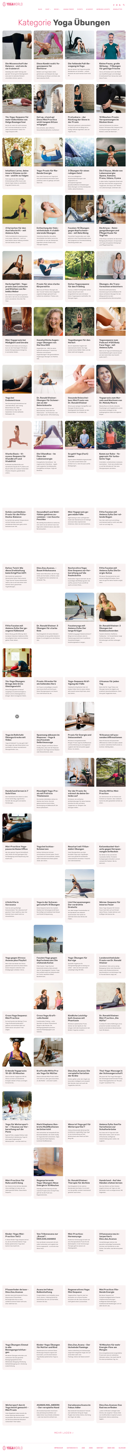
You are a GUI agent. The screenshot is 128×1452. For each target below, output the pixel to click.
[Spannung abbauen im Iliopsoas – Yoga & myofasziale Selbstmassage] (48, 716)
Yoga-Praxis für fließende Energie (47, 171)
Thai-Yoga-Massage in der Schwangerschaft (111, 1072)
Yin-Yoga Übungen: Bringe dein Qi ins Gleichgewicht (15, 684)
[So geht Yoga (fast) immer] (79, 435)
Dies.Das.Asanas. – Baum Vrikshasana (46, 569)
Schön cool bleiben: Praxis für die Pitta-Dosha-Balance (15, 514)
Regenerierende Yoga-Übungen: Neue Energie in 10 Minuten (48, 1183)
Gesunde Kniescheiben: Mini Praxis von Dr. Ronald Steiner (78, 400)
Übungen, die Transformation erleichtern (111, 285)
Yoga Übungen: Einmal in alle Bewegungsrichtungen (16, 1348)
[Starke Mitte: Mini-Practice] (111, 772)
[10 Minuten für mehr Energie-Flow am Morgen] (111, 1326)
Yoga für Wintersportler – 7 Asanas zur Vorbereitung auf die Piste (17, 1128)
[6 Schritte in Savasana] (17, 883)
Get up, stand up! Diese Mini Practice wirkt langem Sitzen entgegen (47, 121)
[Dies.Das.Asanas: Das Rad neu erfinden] (111, 1386)
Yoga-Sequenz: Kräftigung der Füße (79, 682)
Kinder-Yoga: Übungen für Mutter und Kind (48, 1346)
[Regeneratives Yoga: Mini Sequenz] (79, 1271)
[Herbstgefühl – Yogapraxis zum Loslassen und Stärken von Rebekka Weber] (17, 265)
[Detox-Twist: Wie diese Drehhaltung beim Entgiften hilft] (17, 549)
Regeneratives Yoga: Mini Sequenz (79, 1290)
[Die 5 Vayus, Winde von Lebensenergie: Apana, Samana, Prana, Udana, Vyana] (111, 152)
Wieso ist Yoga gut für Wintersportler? (79, 1125)
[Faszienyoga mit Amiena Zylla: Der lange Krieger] (79, 607)
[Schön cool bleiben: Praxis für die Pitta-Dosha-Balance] (17, 493)
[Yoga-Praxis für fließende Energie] (48, 152)
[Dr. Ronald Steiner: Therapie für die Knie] (79, 1162)
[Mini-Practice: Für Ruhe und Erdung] (17, 1162)
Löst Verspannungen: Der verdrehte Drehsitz (79, 904)
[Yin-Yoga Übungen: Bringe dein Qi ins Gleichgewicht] (17, 662)
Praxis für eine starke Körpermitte (48, 285)
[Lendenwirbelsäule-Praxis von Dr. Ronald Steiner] (111, 939)
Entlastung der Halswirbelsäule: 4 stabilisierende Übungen (48, 230)
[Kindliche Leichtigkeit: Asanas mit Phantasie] (79, 997)
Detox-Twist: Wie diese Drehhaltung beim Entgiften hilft (15, 570)
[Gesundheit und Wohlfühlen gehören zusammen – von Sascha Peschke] (48, 493)
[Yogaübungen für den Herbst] (79, 321)
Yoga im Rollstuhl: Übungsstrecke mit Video (15, 737)
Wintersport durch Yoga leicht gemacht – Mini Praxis (16, 1407)
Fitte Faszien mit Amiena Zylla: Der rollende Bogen (110, 514)
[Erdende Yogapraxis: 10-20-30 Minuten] (17, 1052)
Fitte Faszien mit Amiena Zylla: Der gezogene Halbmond (16, 628)
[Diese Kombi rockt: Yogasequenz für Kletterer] (48, 45)
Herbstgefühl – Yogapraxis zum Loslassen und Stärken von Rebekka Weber (16, 288)
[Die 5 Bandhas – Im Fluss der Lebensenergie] (48, 435)
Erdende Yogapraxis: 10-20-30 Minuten (16, 1072)
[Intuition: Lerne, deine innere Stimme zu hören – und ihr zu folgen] (17, 152)
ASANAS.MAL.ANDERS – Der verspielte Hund (48, 1406)
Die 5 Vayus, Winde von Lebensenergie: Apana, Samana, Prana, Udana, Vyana (111, 174)
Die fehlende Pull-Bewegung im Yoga (79, 64)
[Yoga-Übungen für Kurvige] (79, 939)
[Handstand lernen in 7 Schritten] (17, 772)
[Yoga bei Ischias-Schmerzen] (48, 828)
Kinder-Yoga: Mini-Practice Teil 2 (14, 1235)
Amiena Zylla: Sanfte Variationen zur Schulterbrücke (110, 1127)
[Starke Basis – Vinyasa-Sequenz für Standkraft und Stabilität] (17, 435)
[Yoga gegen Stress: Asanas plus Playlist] (17, 939)
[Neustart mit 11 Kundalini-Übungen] (79, 828)
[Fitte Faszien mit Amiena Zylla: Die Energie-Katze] (111, 549)
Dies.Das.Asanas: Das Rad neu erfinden (110, 1406)
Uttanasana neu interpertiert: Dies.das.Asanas (109, 1236)
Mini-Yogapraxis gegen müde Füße (78, 513)
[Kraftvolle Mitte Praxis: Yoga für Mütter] (48, 1052)
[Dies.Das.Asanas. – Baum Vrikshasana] (48, 549)
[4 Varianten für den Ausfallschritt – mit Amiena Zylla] (17, 209)
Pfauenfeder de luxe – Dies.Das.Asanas (16, 1290)
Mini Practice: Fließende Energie (109, 1290)
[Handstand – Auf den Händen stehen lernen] (111, 1162)
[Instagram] (117, 5)
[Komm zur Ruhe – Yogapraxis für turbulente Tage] (111, 435)
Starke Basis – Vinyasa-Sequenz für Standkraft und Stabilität (15, 458)
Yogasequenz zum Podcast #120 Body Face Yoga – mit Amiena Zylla (109, 344)
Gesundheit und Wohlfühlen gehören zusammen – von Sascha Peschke (48, 516)
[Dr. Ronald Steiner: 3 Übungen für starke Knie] (48, 607)
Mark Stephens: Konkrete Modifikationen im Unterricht (48, 1127)
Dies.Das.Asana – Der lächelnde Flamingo (79, 1346)
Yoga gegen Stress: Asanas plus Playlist (15, 959)
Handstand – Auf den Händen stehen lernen (110, 1181)
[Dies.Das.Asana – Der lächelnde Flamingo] (79, 1326)
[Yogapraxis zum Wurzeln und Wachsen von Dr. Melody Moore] (111, 379)
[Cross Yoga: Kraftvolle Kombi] (48, 997)
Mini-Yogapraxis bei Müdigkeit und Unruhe (16, 341)
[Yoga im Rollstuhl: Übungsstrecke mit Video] (17, 716)
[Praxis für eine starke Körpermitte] (48, 265)
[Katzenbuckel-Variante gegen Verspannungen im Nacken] (111, 828)
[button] (124, 5)
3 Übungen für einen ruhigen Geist (78, 171)
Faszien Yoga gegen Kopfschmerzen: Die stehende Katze (47, 960)
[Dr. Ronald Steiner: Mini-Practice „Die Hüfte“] (111, 997)
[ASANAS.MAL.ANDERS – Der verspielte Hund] (48, 1386)
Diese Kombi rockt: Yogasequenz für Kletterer (48, 66)
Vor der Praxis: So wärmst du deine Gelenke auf (79, 793)
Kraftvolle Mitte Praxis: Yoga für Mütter (48, 1072)
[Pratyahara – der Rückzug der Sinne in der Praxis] (79, 98)
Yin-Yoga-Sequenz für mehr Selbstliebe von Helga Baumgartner (17, 119)
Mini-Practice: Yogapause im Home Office (16, 847)
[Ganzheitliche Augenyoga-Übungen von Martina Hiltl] (48, 321)
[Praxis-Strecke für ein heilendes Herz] (48, 662)
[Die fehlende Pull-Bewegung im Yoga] (79, 45)
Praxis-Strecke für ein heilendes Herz (47, 682)
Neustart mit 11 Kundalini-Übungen (78, 847)
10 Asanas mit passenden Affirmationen (110, 736)
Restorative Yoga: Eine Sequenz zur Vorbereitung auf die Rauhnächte (79, 572)
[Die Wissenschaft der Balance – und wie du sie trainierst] (17, 45)
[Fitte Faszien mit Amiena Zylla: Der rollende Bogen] (111, 493)
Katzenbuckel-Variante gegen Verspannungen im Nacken (110, 849)
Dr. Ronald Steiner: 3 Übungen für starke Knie (47, 628)
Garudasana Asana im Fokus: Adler (79, 1406)
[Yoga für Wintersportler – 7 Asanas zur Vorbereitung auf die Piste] (17, 1105)
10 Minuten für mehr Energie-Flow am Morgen (109, 1347)
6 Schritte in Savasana (12, 903)
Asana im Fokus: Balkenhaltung (45, 1290)
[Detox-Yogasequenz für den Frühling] (79, 265)
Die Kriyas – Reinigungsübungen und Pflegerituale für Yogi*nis (109, 232)
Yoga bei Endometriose (12, 399)
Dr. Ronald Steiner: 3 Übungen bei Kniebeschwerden (110, 628)
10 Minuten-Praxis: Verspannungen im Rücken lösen (109, 119)
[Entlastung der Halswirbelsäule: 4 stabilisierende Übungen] (48, 209)
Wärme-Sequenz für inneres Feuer (109, 903)
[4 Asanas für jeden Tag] (111, 662)
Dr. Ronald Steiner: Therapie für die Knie (79, 1181)
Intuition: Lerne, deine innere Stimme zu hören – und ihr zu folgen (16, 173)
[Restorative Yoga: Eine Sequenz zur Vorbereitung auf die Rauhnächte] (79, 549)
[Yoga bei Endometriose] (17, 379)
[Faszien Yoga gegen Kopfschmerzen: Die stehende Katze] (48, 939)
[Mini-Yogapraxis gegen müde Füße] (79, 493)
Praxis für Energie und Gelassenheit (79, 736)
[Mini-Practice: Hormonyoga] (79, 1215)
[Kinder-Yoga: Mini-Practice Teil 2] (17, 1215)
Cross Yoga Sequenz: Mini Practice (16, 1016)
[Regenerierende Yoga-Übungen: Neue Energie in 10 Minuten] (48, 1162)
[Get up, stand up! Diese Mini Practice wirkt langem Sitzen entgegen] (48, 98)
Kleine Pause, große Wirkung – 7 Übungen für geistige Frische (110, 66)
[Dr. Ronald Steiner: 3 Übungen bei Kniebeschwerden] (111, 607)
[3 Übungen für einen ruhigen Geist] (79, 152)
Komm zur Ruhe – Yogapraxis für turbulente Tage (109, 456)
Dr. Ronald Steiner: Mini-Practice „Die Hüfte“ (109, 1018)
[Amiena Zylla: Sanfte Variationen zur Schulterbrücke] (111, 1105)
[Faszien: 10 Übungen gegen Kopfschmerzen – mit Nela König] (79, 209)
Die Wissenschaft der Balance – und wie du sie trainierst (16, 66)
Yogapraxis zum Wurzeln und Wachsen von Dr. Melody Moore (110, 400)
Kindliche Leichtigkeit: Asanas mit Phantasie (78, 1018)
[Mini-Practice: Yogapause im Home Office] (17, 828)
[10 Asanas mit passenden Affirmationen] (111, 716)
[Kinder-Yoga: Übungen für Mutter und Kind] (48, 1326)
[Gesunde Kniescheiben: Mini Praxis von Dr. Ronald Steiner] (79, 379)
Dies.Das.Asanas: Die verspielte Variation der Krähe (79, 1073)
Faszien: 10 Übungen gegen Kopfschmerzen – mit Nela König (78, 230)
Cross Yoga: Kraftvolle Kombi (46, 1016)
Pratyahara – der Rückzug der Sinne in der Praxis (79, 119)
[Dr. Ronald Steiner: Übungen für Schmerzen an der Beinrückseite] (48, 379)
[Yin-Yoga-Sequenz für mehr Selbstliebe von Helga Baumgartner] (17, 98)
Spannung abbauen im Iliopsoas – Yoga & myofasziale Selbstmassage (48, 739)
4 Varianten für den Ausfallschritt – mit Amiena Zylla (15, 230)
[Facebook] (114, 5)
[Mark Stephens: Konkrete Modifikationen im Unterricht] (48, 1105)
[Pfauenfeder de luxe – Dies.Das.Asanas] (17, 1271)
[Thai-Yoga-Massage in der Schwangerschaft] (111, 1052)
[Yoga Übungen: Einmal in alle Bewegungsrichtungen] (17, 1326)
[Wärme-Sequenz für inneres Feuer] (111, 883)
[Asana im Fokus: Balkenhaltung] (48, 1271)
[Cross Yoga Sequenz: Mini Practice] (17, 997)
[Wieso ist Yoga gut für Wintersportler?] (79, 1105)
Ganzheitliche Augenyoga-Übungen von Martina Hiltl (48, 342)
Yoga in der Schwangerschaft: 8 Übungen (48, 903)
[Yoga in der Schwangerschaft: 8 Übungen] (48, 883)
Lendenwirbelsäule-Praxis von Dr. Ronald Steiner (110, 960)
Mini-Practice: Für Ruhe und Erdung (14, 1181)
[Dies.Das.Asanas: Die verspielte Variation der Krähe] (79, 1052)
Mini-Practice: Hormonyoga (75, 1235)
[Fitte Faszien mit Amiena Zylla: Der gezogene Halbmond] (17, 607)
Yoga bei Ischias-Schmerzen (45, 847)
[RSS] (120, 5)
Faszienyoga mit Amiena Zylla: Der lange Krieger (77, 628)
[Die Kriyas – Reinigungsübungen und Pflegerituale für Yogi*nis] (111, 209)
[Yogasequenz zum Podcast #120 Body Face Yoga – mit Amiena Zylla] (111, 321)
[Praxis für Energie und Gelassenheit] (79, 716)
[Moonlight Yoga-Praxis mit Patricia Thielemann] (48, 772)
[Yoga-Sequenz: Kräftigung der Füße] (79, 662)
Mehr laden (62, 1433)
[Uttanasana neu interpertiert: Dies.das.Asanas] (111, 1215)
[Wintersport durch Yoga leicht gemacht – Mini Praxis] (17, 1386)
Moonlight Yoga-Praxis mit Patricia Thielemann (47, 793)
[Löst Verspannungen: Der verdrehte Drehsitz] (79, 883)
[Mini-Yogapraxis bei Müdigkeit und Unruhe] (17, 321)
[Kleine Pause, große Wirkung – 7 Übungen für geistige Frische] (111, 45)
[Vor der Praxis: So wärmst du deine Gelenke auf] (79, 772)
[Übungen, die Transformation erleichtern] (111, 265)
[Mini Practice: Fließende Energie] (111, 1271)
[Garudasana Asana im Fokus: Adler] (79, 1386)
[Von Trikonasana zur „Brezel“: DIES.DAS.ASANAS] (48, 1215)
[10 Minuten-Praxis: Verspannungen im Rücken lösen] (111, 98)
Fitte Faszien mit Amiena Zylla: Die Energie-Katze (110, 570)
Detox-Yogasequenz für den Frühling (78, 285)
